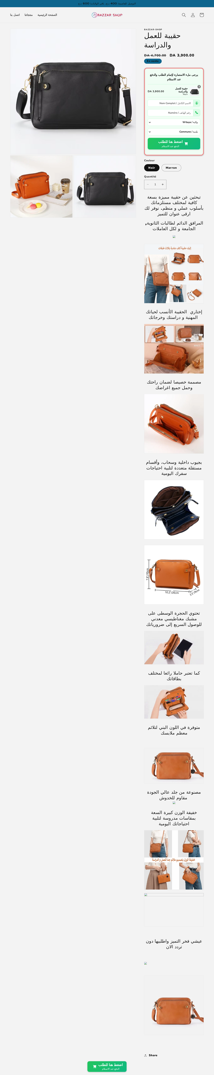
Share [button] (153, 1055)
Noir (151, 168)
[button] (183, 14)
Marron (171, 168)
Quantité (150, 176)
